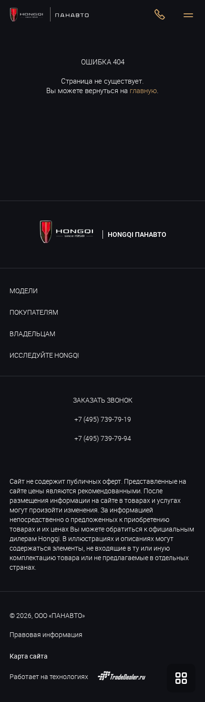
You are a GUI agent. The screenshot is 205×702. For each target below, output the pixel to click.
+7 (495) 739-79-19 (102, 419)
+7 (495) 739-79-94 (102, 438)
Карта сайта (29, 655)
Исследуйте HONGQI (44, 355)
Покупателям (34, 312)
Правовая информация (46, 634)
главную (143, 90)
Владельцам (32, 333)
